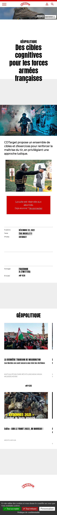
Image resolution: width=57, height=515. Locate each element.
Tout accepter (12, 509)
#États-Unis (27, 374)
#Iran (39, 374)
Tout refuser (30, 509)
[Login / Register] (47, 4)
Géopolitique (28, 315)
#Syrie (14, 376)
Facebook (23, 269)
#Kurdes (8, 376)
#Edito (7, 440)
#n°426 (22, 275)
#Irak (34, 374)
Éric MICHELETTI (25, 233)
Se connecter (35, 208)
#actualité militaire (12, 374)
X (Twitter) (24, 271)
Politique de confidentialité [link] (28, 512)
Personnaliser (47, 509)
